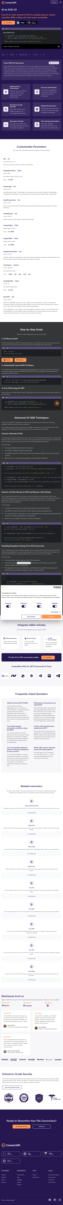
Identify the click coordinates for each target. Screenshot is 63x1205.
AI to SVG (35, 54)
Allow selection (31, 616)
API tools (12, 54)
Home (3, 54)
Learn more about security (12, 1087)
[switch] (24, 606)
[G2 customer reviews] (53, 1004)
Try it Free (9, 23)
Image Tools (55, 63)
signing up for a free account (28, 369)
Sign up (54, 2)
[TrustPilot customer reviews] (31, 1004)
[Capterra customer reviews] (10, 1004)
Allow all (51, 616)
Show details (54, 612)
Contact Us (41, 1126)
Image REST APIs (23, 54)
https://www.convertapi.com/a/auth (34, 380)
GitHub (21, 360)
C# (43, 54)
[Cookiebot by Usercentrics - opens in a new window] (54, 587)
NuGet (8, 360)
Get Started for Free (21, 1126)
